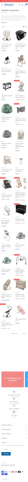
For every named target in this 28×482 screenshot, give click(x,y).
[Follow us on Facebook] (2, 465)
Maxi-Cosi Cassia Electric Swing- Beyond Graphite (6, 324)
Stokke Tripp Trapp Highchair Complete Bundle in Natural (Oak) (20, 195)
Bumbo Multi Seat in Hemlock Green (6, 270)
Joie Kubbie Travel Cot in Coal (6, 96)
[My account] (22, 5)
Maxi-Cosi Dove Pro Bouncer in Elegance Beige (6, 296)
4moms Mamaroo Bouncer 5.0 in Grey (20, 96)
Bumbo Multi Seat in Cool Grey (20, 246)
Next (24, 333)
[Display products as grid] (23, 26)
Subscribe (6, 453)
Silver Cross (4, 68)
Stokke (17, 190)
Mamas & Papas (4, 43)
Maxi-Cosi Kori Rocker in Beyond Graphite (6, 196)
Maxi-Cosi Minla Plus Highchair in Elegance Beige (20, 72)
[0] (25, 5)
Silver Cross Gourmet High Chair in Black (6, 70)
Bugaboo (17, 217)
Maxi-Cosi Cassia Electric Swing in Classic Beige (5, 222)
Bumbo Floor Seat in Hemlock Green (6, 118)
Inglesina (17, 116)
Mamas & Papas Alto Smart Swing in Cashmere (6, 46)
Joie (2, 93)
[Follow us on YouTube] (11, 465)
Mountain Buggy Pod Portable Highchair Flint (20, 46)
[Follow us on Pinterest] (8, 465)
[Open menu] (2, 5)
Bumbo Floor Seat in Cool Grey (6, 144)
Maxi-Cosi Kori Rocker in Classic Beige (6, 170)
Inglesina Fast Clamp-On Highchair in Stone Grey (20, 120)
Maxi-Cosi (17, 69)
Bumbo (3, 115)
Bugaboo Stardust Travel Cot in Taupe (20, 295)
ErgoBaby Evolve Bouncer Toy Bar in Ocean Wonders (19, 271)
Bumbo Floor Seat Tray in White (19, 170)
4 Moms (17, 93)
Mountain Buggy (19, 43)
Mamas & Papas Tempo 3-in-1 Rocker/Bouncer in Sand (19, 146)
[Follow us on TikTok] (13, 465)
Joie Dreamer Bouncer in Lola (20, 320)
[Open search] (19, 5)
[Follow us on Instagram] (5, 465)
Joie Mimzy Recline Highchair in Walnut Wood (6, 247)
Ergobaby (17, 267)
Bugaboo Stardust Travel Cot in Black (19, 219)
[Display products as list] (26, 26)
